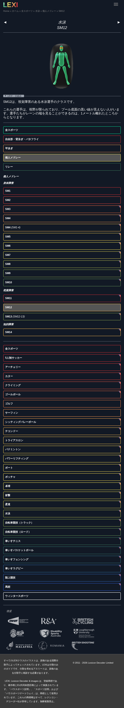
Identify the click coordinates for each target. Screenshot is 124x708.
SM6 (7, 245)
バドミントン (13, 449)
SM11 (8, 298)
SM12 (8, 307)
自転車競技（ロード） (18, 531)
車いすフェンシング (16, 559)
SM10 (8, 282)
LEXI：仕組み (15, 96)
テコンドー (11, 431)
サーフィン (11, 412)
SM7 (7, 255)
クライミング (13, 385)
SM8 (7, 264)
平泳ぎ (9, 148)
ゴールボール (13, 394)
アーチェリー (13, 367)
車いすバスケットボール (19, 550)
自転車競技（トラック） (19, 522)
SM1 (7, 190)
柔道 (7, 504)
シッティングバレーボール (20, 422)
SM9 (7, 273)
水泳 (62, 22)
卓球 (7, 486)
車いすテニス (13, 541)
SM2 (7, 200)
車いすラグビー (14, 568)
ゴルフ (9, 403)
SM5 (7, 236)
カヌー (9, 376)
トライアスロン (14, 440)
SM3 (7, 209)
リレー (9, 166)
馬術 (7, 586)
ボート (9, 467)
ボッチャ (10, 476)
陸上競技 (10, 577)
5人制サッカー (13, 357)
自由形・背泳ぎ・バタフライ (22, 139)
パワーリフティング (16, 458)
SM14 (8, 332)
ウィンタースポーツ (16, 596)
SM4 (7, 218)
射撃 (7, 495)
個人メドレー (13, 157)
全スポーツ (11, 130)
